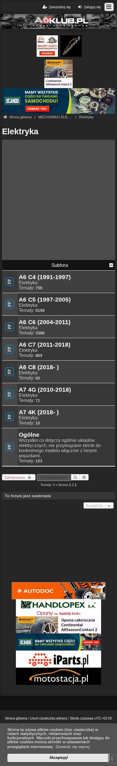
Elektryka (20, 131)
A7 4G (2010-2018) (45, 389)
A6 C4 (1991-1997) (45, 277)
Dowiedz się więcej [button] (72, 746)
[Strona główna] (58, 21)
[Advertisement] (58, 198)
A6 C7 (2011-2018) (44, 344)
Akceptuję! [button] (58, 757)
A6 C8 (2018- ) (39, 367)
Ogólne (29, 434)
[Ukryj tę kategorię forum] (111, 265)
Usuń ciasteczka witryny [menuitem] (48, 718)
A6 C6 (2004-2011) (44, 322)
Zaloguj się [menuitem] (92, 7)
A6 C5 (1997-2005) (45, 299)
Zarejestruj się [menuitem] (60, 7)
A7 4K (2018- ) (39, 412)
